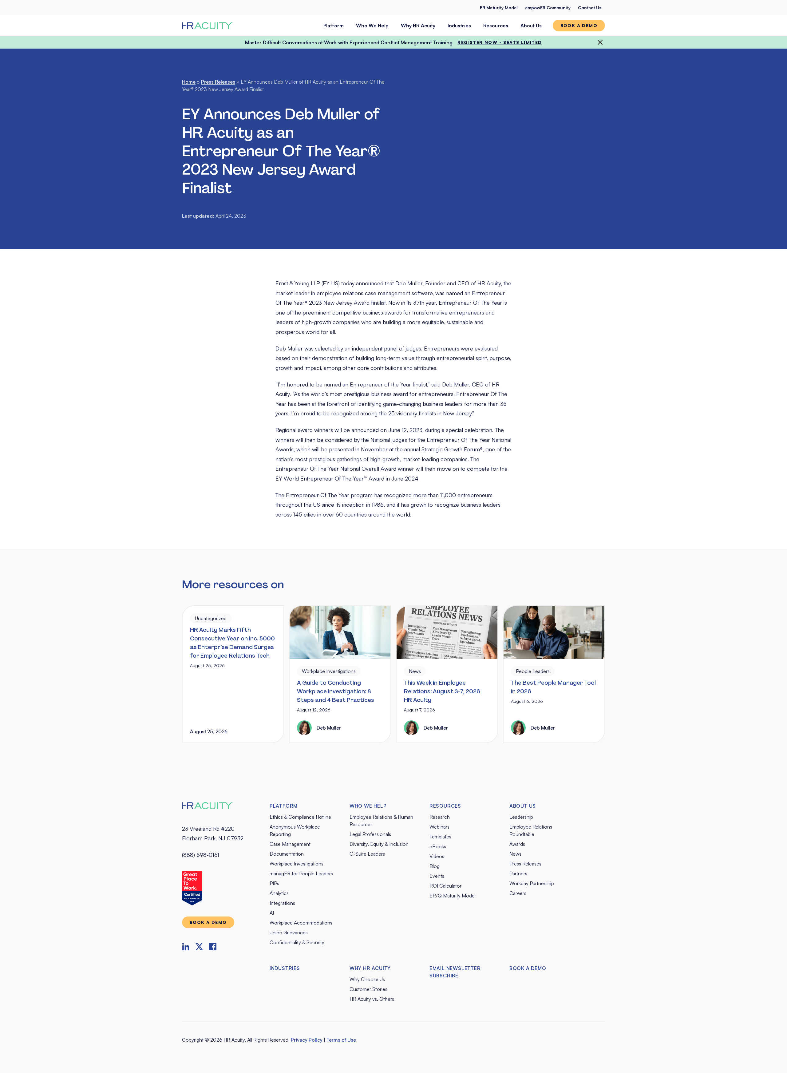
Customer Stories (368, 989)
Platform (333, 25)
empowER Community (548, 7)
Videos (436, 856)
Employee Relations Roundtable (530, 830)
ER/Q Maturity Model (452, 896)
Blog (434, 866)
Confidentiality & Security (297, 942)
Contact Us (589, 7)
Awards (517, 844)
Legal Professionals (370, 834)
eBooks (437, 846)
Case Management (290, 844)
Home (189, 82)
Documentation (287, 854)
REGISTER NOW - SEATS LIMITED (499, 42)
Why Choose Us (367, 979)
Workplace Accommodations (301, 923)
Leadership (521, 817)
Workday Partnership (531, 883)
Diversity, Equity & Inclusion (379, 844)
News (515, 854)
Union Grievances (289, 932)
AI (272, 913)
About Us (531, 25)
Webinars (439, 827)
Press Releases (218, 82)
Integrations (282, 903)
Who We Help (372, 25)
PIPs (274, 883)
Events (436, 876)
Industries (459, 25)
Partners (518, 873)
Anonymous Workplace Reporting (295, 830)
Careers (517, 893)
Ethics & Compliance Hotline (300, 817)
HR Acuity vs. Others (372, 999)
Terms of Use (341, 1040)
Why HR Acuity (418, 25)
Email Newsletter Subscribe (455, 972)
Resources (495, 25)
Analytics (279, 893)
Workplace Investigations (296, 864)
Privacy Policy (306, 1040)
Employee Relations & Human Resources (381, 820)
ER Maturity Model (499, 7)
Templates (440, 836)
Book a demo (578, 25)
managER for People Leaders (301, 873)
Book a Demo (527, 968)
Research (439, 817)
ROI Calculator (445, 886)
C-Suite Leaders (367, 854)
